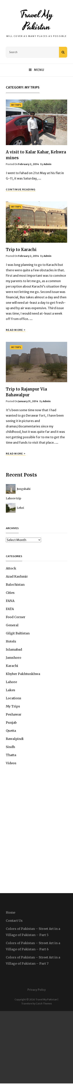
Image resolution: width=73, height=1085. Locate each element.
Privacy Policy (36, 989)
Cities (10, 593)
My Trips (16, 105)
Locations (13, 698)
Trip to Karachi (21, 249)
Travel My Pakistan (36, 20)
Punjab (11, 722)
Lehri (20, 508)
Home (10, 912)
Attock (11, 568)
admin (47, 164)
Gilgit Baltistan (18, 633)
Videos (11, 763)
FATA (10, 609)
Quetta (11, 731)
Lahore (11, 682)
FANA (10, 601)
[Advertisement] (36, 1047)
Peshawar (13, 714)
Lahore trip (13, 498)
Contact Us (14, 920)
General (12, 625)
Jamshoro (13, 658)
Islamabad (14, 649)
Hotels (11, 641)
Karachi (12, 666)
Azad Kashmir (17, 576)
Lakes (10, 690)
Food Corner (15, 617)
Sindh (10, 747)
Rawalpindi (15, 739)
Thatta (11, 755)
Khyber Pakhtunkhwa (23, 674)
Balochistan (15, 584)
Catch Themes (44, 1003)
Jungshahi (23, 489)
